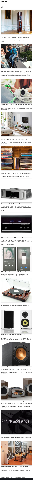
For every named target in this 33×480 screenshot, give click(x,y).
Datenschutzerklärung (17, 477)
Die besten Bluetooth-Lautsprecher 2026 (9, 69)
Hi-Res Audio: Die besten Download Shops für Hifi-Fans (13, 334)
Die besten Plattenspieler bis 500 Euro (9, 303)
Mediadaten (3, 477)
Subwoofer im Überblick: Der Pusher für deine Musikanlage (14, 367)
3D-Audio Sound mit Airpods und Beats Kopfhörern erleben (14, 271)
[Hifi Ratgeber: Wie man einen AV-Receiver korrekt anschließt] (16, 225)
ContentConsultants (23, 479)
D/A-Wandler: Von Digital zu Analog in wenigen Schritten (13, 203)
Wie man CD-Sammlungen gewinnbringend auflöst (12, 171)
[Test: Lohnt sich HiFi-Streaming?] (16, 422)
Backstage (7, 477)
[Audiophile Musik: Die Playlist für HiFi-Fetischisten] (16, 22)
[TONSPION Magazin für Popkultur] (4, 1)
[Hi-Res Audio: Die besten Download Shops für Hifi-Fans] (16, 321)
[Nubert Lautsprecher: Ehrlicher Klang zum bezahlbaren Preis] (16, 453)
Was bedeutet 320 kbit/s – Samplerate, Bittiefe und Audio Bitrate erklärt (16, 104)
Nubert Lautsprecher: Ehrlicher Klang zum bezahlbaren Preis (14, 466)
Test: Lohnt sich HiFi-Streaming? (8, 435)
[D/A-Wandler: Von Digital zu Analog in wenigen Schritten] (16, 190)
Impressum (23, 477)
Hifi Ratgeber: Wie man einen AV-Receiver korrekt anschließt (14, 237)
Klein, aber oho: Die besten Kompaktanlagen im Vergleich (13, 401)
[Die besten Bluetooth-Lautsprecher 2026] (16, 56)
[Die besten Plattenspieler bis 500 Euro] (16, 290)
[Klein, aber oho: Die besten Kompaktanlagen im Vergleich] (16, 388)
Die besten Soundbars (5, 137)
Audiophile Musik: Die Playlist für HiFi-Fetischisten (12, 35)
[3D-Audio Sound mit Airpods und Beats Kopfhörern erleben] (16, 259)
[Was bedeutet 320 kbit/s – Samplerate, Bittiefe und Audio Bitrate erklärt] (16, 91)
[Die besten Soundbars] (16, 124)
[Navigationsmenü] (31, 1)
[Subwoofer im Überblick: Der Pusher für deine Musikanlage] (16, 354)
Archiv (11, 477)
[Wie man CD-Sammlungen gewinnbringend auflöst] (16, 158)
